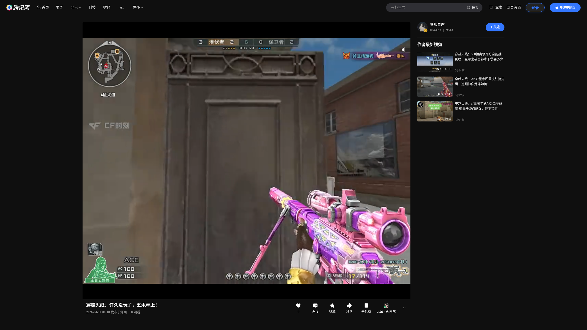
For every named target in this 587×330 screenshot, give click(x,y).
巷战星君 (437, 25)
